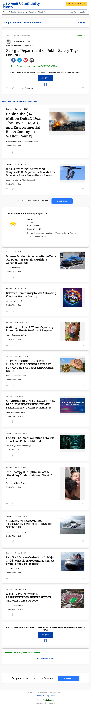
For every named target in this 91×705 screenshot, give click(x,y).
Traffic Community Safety (16, 412)
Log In (82, 12)
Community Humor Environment (18, 483)
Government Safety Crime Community (21, 180)
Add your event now (45, 658)
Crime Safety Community (16, 569)
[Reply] (13, 88)
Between (9, 109)
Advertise (32, 12)
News (5, 12)
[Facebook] (13, 60)
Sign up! (45, 78)
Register (73, 12)
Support (81, 22)
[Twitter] (19, 60)
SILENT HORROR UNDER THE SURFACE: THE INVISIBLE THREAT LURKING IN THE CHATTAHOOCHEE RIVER (29, 366)
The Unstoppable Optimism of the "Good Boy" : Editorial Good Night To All (29, 475)
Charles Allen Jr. (18, 41)
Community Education (14, 605)
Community (22, 12)
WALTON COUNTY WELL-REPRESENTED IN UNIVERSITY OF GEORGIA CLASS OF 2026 (28, 597)
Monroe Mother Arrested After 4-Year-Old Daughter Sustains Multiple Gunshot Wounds (31, 259)
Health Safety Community (16, 532)
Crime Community (13, 268)
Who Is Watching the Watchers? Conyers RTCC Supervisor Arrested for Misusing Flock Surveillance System (30, 172)
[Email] (32, 60)
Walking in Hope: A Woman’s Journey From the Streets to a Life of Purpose (30, 328)
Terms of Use (40, 703)
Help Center (50, 696)
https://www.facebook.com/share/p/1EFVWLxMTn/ (34, 66)
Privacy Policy (50, 703)
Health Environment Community (18, 376)
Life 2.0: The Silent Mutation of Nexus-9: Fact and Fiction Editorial (31, 439)
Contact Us (40, 696)
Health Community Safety (16, 335)
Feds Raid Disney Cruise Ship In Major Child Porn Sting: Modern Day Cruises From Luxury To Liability (30, 560)
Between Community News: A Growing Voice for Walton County (31, 294)
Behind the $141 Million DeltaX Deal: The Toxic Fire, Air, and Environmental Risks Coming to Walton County (24, 125)
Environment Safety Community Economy (22, 142)
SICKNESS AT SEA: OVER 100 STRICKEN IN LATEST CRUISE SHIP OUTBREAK (28, 524)
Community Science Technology (18, 446)
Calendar (12, 12)
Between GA (80, 35)
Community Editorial (14, 301)
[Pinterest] (25, 60)
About (40, 12)
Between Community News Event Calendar (22, 653)
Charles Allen (11, 146)
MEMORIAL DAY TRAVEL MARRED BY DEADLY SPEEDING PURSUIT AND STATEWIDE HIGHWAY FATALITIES (30, 404)
